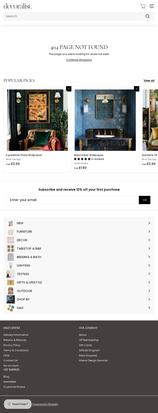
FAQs (6, 355)
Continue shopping (79, 60)
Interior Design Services (93, 360)
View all (149, 80)
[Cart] (143, 6)
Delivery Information (15, 335)
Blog (6, 376)
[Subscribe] (144, 200)
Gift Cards (85, 345)
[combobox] (79, 16)
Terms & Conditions (15, 350)
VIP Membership (89, 340)
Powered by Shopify (44, 404)
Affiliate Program (89, 350)
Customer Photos (14, 387)
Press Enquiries (88, 355)
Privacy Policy (11, 345)
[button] (82, 159)
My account (11, 365)
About (82, 335)
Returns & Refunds (15, 340)
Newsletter (9, 381)
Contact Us (10, 360)
